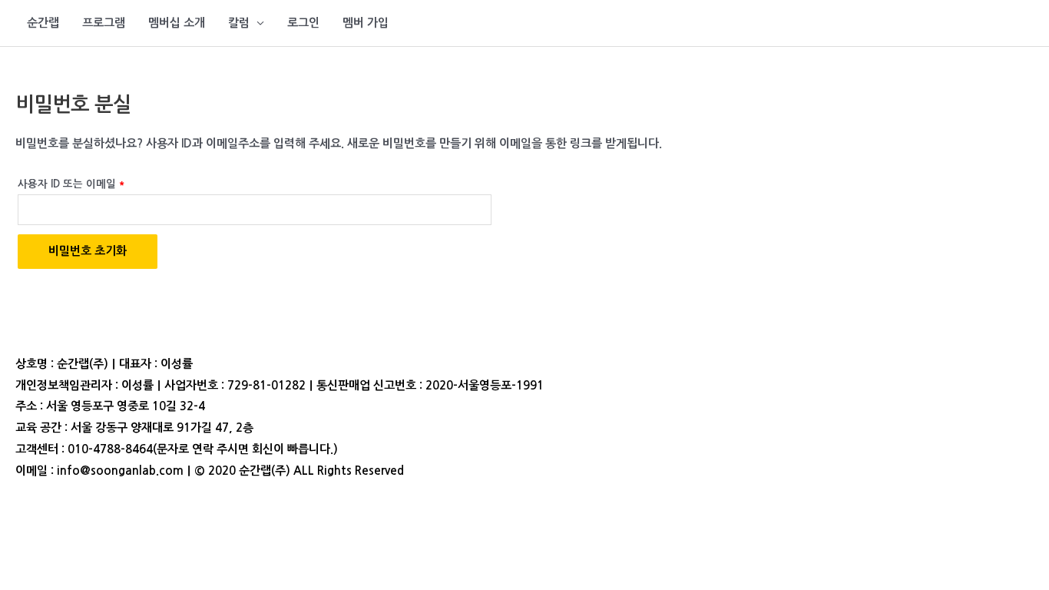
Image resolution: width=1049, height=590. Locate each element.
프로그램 (103, 22)
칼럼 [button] (239, 22)
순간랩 (43, 22)
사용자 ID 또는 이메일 (76, 181)
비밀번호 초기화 (87, 251)
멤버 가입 (365, 22)
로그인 (303, 22)
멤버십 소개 (176, 22)
